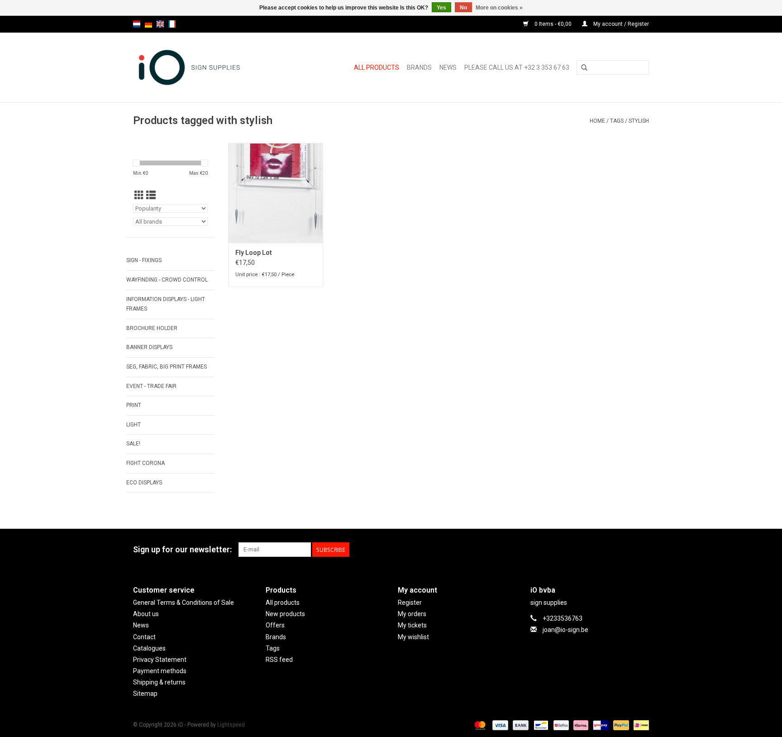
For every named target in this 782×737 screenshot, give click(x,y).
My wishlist (413, 637)
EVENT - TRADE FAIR (151, 386)
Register (410, 602)
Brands (419, 67)
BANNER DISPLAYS (149, 347)
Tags (617, 121)
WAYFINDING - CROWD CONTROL (167, 280)
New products (285, 613)
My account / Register (620, 24)
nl (136, 24)
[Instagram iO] (641, 549)
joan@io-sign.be (565, 629)
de (148, 24)
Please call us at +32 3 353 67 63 (516, 67)
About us (146, 613)
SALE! (133, 443)
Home (597, 121)
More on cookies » (499, 8)
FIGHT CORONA (145, 463)
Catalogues (149, 648)
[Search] (584, 68)
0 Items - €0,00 (553, 24)
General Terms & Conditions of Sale (183, 602)
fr (172, 24)
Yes (441, 8)
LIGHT (133, 424)
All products (376, 67)
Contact (144, 637)
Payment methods (159, 671)
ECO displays (144, 482)
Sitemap (145, 693)
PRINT (133, 405)
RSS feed (279, 659)
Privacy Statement (159, 659)
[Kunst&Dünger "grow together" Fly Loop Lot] (275, 193)
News (448, 67)
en (160, 24)
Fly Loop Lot (253, 252)
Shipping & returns (159, 682)
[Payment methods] (479, 725)
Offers (275, 625)
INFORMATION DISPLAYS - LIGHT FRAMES (165, 304)
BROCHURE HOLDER (151, 328)
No (463, 8)
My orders (412, 613)
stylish (639, 121)
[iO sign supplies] (203, 67)
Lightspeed (231, 725)
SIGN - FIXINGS (144, 260)
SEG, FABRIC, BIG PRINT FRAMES (166, 367)
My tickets (412, 625)
